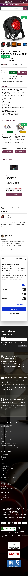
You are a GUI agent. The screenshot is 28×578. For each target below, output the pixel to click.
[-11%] (14, 172)
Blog (27, 0)
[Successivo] (26, 120)
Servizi (3, 437)
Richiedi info (10, 81)
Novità (3, 470)
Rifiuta (14, 317)
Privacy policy (6, 439)
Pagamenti (5, 441)
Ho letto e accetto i (8, 342)
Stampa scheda (19, 81)
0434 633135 (6, 484)
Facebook (6, 495)
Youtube (5, 498)
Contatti (4, 457)
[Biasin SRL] (6, 1)
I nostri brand (6, 466)
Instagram (6, 500)
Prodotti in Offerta (7, 468)
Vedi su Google (5, 211)
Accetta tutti (14, 309)
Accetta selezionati (14, 313)
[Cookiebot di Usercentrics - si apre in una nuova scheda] (16, 259)
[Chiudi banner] (25, 259)
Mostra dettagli (19, 304)
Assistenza (5, 455)
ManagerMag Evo (14, 511)
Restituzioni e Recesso (9, 443)
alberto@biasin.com (9, 488)
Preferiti (4, 81)
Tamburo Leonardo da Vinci (11, 448)
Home (2, 12)
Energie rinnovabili (8, 446)
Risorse (3, 434)
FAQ (2, 459)
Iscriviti (23, 345)
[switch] (24, 289)
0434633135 (6, 486)
